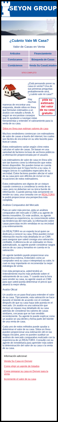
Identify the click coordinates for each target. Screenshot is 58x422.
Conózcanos (15, 59)
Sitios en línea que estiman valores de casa (25, 128)
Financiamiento (43, 53)
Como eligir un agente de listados (21, 366)
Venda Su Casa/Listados (43, 65)
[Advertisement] (29, 401)
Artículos (15, 53)
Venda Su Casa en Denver (18, 361)
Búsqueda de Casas (43, 59)
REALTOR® (48, 194)
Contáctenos (15, 65)
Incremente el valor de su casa (20, 379)
